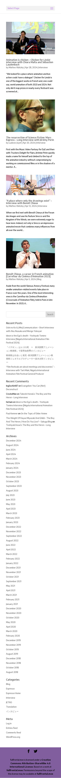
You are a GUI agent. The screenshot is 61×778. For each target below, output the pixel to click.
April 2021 (10, 590)
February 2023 (13, 518)
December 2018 (13, 658)
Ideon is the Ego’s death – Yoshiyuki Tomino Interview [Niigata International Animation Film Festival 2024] (27, 339)
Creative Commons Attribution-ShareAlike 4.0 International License (30, 763)
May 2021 (10, 585)
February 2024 (13, 463)
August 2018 (12, 672)
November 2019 (13, 645)
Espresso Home (13, 693)
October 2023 (12, 481)
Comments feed (13, 732)
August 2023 (12, 490)
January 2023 (12, 522)
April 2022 (11, 549)
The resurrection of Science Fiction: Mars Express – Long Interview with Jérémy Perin (30, 138)
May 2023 (10, 504)
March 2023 (11, 513)
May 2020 (11, 622)
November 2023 (13, 477)
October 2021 (12, 577)
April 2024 (11, 454)
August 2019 (12, 654)
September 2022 (14, 536)
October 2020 (12, 617)
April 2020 (11, 626)
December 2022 (13, 527)
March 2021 (11, 595)
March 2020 (11, 631)
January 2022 (12, 563)
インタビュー (12, 711)
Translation (11, 706)
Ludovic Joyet (15, 142)
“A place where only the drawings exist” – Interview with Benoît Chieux (29, 202)
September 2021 (13, 581)
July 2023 (10, 495)
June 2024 (11, 449)
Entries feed (11, 728)
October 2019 (12, 649)
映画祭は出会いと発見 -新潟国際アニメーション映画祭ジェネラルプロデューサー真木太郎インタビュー (30, 359)
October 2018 (12, 667)
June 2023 (10, 499)
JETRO (9, 702)
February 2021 (12, 599)
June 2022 (10, 545)
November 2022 (13, 531)
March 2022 (11, 554)
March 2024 (11, 458)
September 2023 (14, 486)
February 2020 (13, 635)
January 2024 (12, 468)
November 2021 (13, 572)
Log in (9, 723)
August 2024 (12, 445)
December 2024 (13, 440)
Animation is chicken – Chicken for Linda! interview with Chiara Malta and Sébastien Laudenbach (29, 62)
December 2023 (13, 472)
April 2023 (11, 508)
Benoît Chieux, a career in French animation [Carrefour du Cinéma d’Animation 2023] (30, 275)
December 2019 (13, 640)
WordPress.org (13, 737)
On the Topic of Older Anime (34, 413)
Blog (39, 279)
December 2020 (13, 608)
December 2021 (13, 567)
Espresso (10, 688)
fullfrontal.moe (15, 770)
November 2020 (13, 613)
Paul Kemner (12, 413)
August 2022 (12, 540)
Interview (43, 67)
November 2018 (13, 663)
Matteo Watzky (16, 67)
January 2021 (12, 604)
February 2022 (13, 558)
